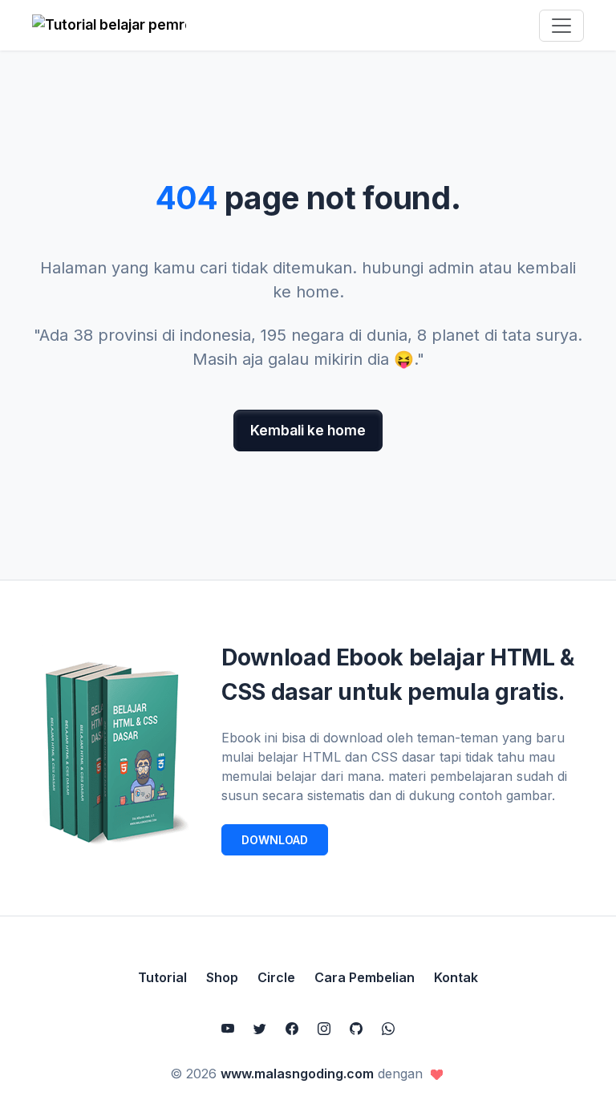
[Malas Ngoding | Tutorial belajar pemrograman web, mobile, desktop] (109, 24)
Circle (276, 977)
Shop (222, 977)
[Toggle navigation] (561, 26)
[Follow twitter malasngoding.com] (259, 1028)
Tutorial (162, 977)
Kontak (456, 977)
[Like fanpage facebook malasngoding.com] (292, 1028)
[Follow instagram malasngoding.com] (324, 1028)
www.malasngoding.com (297, 1074)
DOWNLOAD (274, 840)
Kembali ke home (308, 430)
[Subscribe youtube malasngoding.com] (227, 1028)
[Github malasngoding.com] (356, 1028)
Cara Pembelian (364, 977)
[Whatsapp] (388, 1028)
